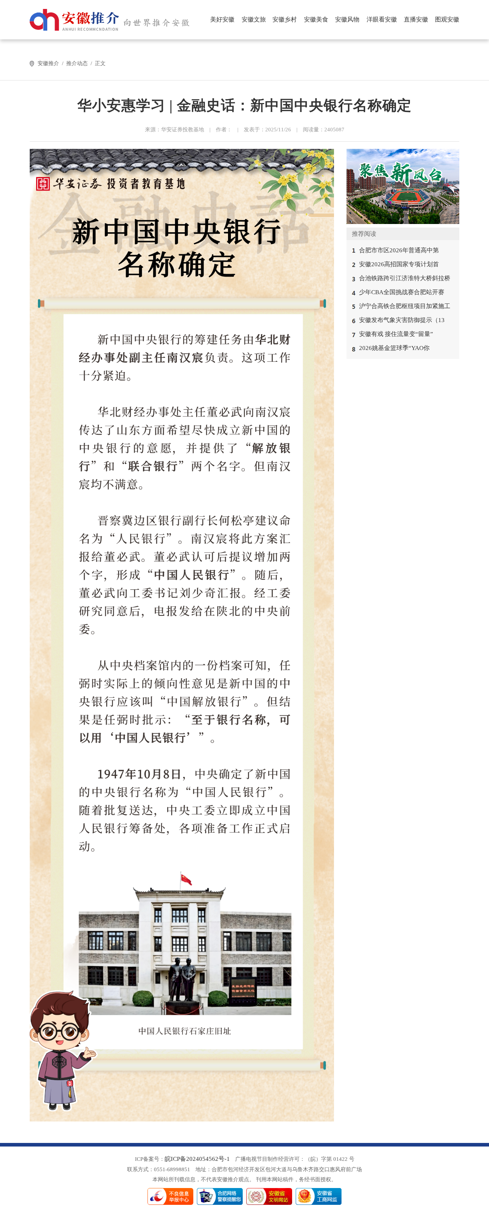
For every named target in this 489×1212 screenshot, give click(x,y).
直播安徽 (416, 19)
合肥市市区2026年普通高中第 (399, 250)
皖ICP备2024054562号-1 (197, 1158)
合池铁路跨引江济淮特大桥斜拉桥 (404, 278)
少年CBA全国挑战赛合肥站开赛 (401, 292)
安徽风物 (347, 19)
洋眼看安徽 (382, 19)
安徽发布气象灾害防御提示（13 (402, 320)
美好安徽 (222, 19)
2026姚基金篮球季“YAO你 (394, 348)
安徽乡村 (284, 19)
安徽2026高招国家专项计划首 (399, 264)
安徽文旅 (254, 19)
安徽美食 (316, 19)
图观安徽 (447, 19)
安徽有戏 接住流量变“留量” (396, 334)
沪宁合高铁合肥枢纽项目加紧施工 (404, 306)
